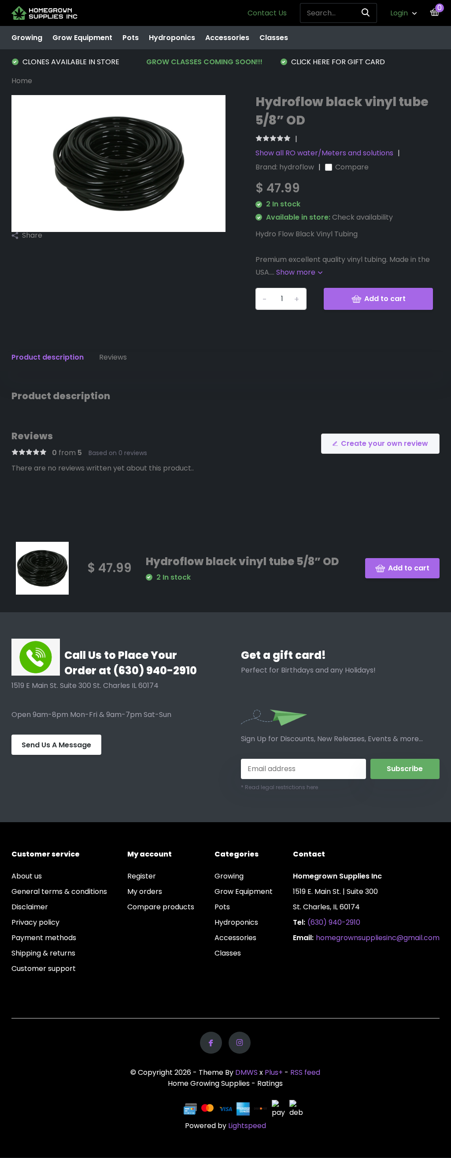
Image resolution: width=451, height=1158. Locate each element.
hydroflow (296, 167)
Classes (273, 38)
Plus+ (274, 1072)
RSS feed (305, 1072)
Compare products (160, 907)
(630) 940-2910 (333, 922)
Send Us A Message (56, 745)
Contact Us (267, 13)
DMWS (246, 1072)
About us (26, 876)
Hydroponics (172, 38)
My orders (144, 891)
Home (21, 81)
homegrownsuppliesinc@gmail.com (378, 938)
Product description (47, 357)
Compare (352, 167)
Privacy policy (35, 922)
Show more (296, 272)
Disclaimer (29, 907)
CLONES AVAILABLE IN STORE (70, 62)
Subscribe (405, 769)
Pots (130, 38)
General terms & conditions (59, 891)
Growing (26, 38)
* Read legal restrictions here (279, 787)
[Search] (366, 13)
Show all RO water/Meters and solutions (324, 153)
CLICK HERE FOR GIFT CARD (337, 62)
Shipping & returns (43, 953)
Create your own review (384, 443)
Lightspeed (247, 1126)
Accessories (227, 38)
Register (141, 876)
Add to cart (385, 299)
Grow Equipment (82, 38)
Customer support (43, 968)
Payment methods (43, 938)
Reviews (113, 357)
